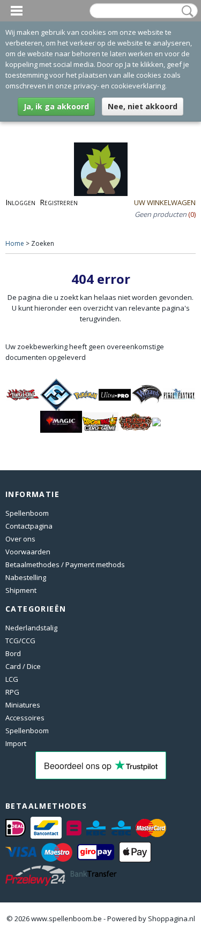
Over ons (20, 539)
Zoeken (185, 11)
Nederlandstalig (31, 628)
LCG (11, 679)
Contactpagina (29, 526)
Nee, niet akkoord (142, 106)
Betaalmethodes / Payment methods (65, 564)
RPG (12, 692)
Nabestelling (25, 577)
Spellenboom (27, 513)
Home (14, 243)
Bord (13, 653)
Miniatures (22, 705)
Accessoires (24, 717)
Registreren (59, 202)
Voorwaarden (27, 551)
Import (15, 743)
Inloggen (20, 202)
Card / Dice (23, 666)
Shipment (20, 590)
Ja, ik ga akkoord (56, 106)
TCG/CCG (20, 640)
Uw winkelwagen (165, 202)
